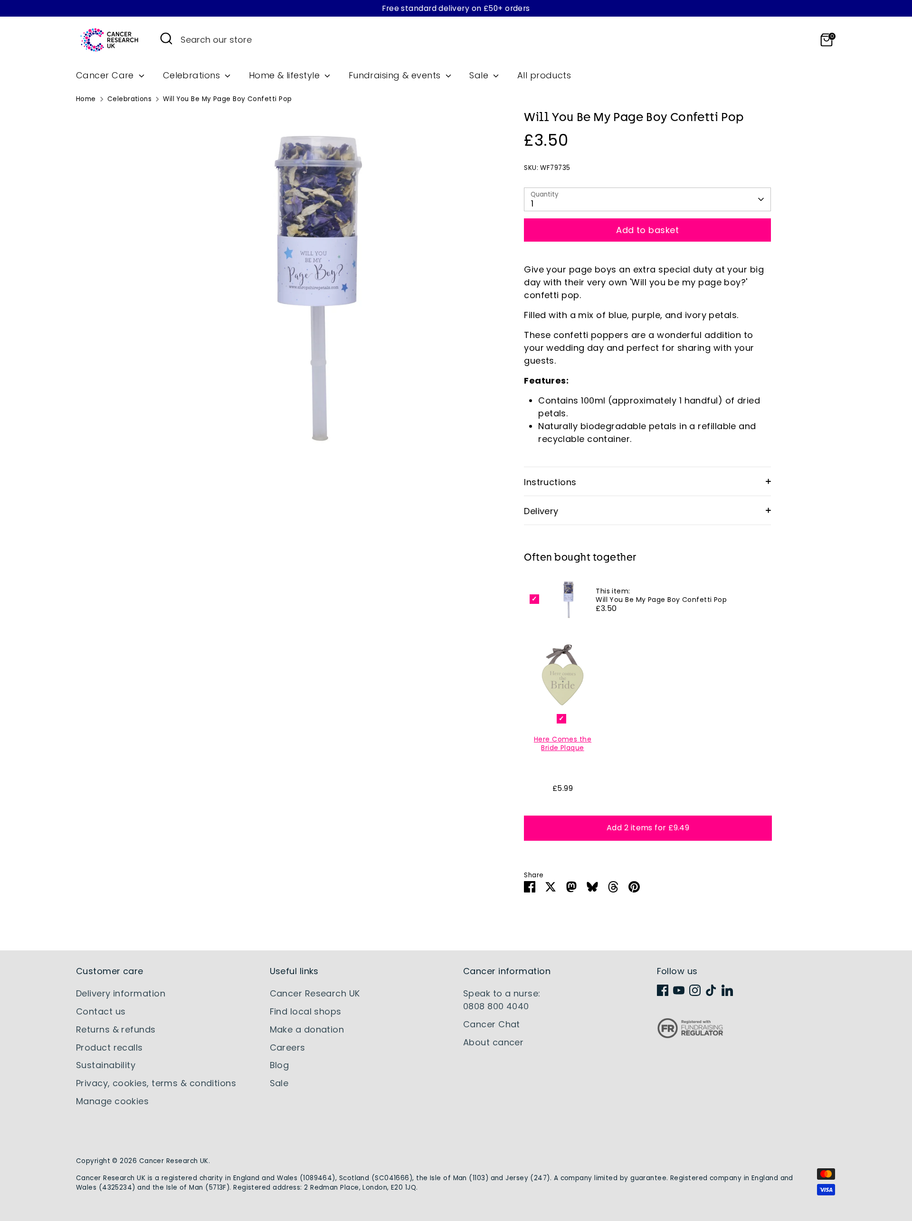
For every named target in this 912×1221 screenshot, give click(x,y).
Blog (279, 1065)
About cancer (493, 1042)
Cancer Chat (491, 1024)
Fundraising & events (396, 75)
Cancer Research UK (315, 993)
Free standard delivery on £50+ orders (456, 8)
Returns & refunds (116, 1029)
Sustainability (105, 1065)
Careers (287, 1047)
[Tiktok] (711, 990)
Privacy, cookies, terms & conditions (156, 1083)
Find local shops (306, 1011)
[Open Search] (166, 38)
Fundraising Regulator (690, 1035)
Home (86, 98)
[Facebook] (662, 990)
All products (544, 75)
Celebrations (193, 75)
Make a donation (307, 1029)
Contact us (101, 1011)
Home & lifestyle (286, 75)
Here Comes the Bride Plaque (562, 743)
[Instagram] (695, 990)
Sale (480, 75)
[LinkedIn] (727, 990)
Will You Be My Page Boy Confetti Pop (227, 98)
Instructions (550, 482)
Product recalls (109, 1047)
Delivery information (120, 993)
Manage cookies (112, 1101)
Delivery (541, 511)
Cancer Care (106, 75)
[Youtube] (678, 990)
